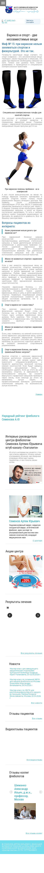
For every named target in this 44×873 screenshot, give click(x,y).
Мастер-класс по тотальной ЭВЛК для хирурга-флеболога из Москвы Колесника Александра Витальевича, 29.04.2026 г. (25, 682)
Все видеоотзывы (34, 760)
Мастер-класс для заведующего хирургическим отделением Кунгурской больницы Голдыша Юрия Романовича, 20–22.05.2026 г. (25, 672)
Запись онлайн (30, 21)
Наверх (39, 394)
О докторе (37, 541)
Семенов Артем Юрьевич (24, 521)
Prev (11, 791)
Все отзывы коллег (34, 833)
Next (40, 791)
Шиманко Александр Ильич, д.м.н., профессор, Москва (23, 792)
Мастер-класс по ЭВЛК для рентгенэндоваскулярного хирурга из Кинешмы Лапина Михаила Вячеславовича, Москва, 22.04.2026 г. (25, 694)
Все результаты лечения (31, 653)
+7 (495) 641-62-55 (9, 21)
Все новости (36, 703)
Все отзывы (37, 719)
